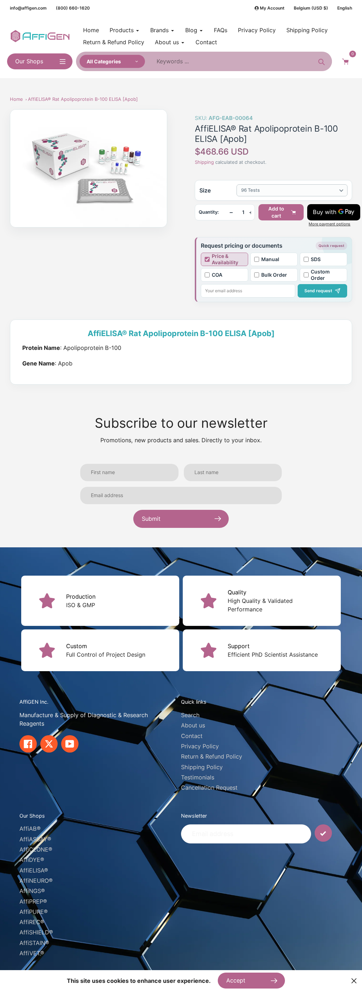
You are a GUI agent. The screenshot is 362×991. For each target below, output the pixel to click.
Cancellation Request (209, 787)
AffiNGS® (32, 890)
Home (16, 99)
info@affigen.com (28, 8)
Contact (192, 735)
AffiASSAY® (35, 839)
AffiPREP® (33, 901)
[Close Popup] (354, 980)
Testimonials (197, 777)
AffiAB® (30, 828)
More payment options (329, 224)
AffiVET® (31, 953)
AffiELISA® (33, 870)
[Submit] (323, 833)
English (344, 8)
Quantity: (209, 212)
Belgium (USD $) (311, 8)
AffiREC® (31, 922)
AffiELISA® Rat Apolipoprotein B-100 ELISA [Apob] (83, 99)
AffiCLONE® (35, 849)
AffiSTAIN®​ (34, 942)
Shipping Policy (202, 767)
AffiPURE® (33, 911)
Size (205, 190)
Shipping (204, 162)
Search (190, 715)
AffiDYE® (31, 859)
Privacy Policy (200, 746)
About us (193, 725)
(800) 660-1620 (73, 8)
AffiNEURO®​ (36, 880)
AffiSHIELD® (36, 932)
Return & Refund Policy (211, 756)
